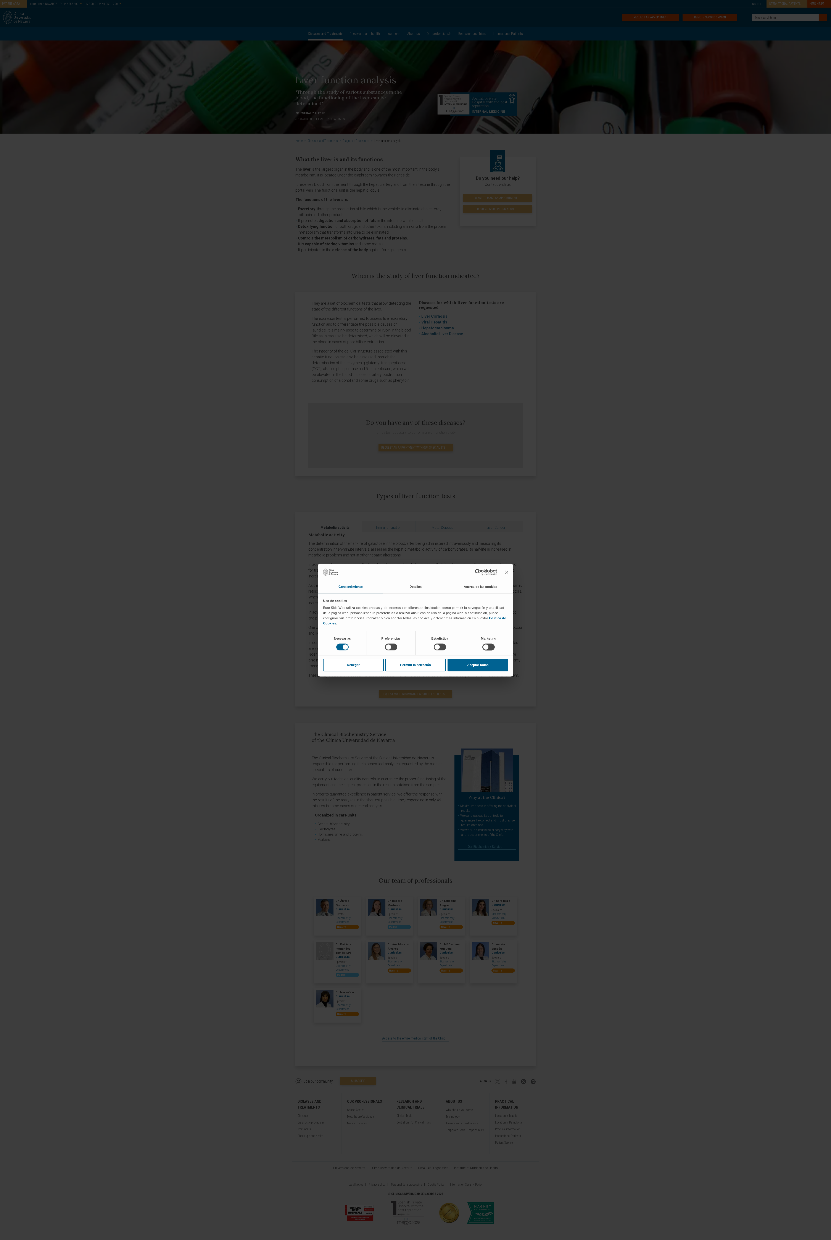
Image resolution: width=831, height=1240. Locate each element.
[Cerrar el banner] (506, 572)
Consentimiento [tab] (350, 586)
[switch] (391, 646)
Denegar (353, 665)
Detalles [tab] (415, 586)
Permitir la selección (415, 665)
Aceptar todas (477, 665)
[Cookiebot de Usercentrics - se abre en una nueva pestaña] (478, 572)
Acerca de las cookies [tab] (480, 586)
